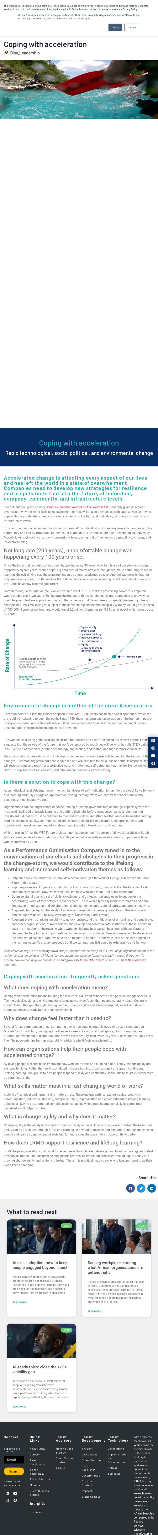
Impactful (88, 1490)
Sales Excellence (88, 1467)
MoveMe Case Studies (64, 1450)
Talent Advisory (40, 1479)
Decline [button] (132, 27)
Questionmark (91, 1475)
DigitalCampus (91, 1496)
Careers (35, 1454)
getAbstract (89, 1454)
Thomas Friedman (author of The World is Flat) (78, 507)
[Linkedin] (153, 740)
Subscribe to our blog (12, 1450)
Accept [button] (115, 27)
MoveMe (35, 1485)
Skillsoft (87, 1448)
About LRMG (38, 1448)
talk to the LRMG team (89, 960)
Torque (60, 1467)
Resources (36, 1512)
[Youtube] (153, 756)
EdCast (112, 1467)
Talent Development (132, 960)
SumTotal (114, 1473)
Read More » (20, 1302)
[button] (130, 1188)
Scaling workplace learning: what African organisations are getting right (115, 1267)
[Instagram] (153, 748)
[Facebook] (153, 763)
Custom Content (87, 1483)
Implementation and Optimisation (118, 1458)
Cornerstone (116, 1448)
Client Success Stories (39, 1492)
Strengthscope (91, 1460)
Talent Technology (37, 1471)
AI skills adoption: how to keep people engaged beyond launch (41, 1265)
